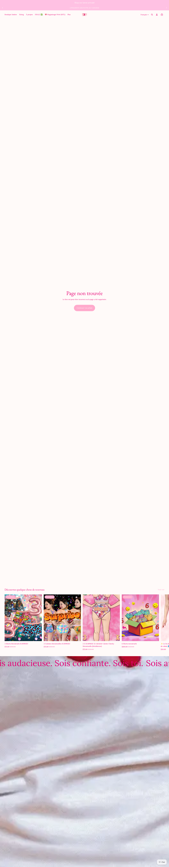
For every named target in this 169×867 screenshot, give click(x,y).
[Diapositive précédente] (2, 7)
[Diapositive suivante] (166, 7)
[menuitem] (11, 14)
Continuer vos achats (84, 308)
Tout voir (161, 590)
